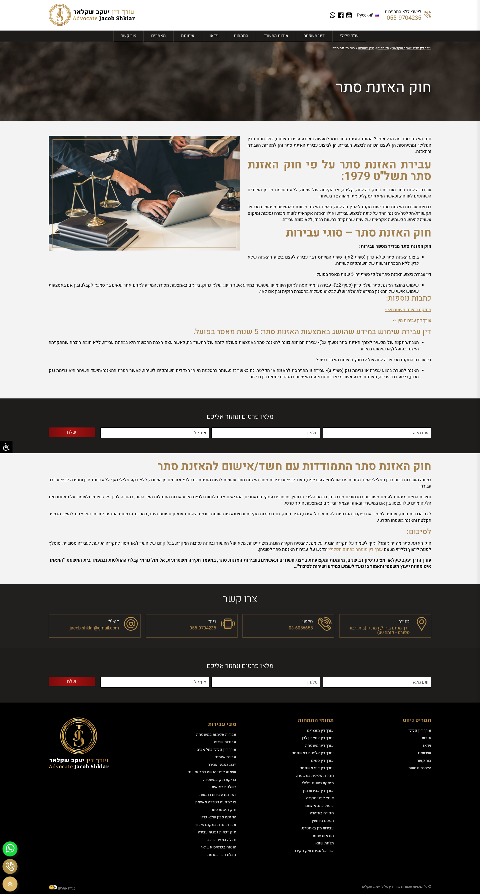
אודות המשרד (276, 36)
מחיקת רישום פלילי (318, 783)
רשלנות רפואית (224, 787)
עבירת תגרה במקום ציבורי (215, 825)
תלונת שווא (324, 843)
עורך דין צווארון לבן (318, 738)
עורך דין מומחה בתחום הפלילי (356, 549)
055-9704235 (404, 18)
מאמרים (158, 36)
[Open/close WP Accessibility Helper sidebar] (6, 447)
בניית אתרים (66, 888)
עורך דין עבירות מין (318, 791)
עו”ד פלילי (349, 36)
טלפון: (307, 621)
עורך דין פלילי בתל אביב (216, 750)
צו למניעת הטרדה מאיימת (215, 802)
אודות (426, 738)
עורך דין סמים (322, 761)
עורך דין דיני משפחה (317, 768)
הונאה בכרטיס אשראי (218, 847)
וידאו (214, 36)
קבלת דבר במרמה (222, 855)
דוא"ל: (113, 621)
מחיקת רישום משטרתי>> (408, 309)
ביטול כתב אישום (319, 806)
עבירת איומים (225, 757)
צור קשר (128, 36)
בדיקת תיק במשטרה (219, 780)
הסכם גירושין (323, 821)
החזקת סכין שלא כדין (218, 817)
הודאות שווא (323, 836)
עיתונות (187, 36)
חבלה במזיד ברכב (221, 840)
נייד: (212, 621)
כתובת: (404, 621)
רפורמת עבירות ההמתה (218, 795)
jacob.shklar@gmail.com (94, 628)
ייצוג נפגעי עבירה (222, 765)
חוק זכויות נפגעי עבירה (217, 832)
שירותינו (424, 753)
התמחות (241, 36)
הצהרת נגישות (419, 768)
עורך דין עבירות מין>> (412, 320)
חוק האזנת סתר (223, 810)
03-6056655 (301, 628)
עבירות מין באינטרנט (317, 828)
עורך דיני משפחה (319, 746)
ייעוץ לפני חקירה (320, 798)
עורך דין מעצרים (320, 731)
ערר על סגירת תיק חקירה (314, 851)
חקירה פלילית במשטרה (315, 776)
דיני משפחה (314, 36)
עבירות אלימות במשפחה (216, 735)
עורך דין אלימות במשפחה (313, 753)
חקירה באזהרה (322, 813)
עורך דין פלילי (419, 731)
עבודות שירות (225, 742)
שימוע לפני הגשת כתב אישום (212, 772)
